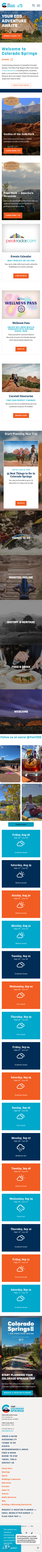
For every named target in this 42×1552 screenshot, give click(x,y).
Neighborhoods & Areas (15, 1449)
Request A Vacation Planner (17, 1393)
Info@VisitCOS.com (7, 1431)
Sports (5, 1476)
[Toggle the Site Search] (33, 5)
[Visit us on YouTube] (21, 1533)
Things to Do (9, 1443)
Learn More (11, 151)
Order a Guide (10, 36)
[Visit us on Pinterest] (26, 1533)
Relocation (6, 1483)
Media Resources (9, 1497)
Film (31, 1526)
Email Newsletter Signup (16, 1513)
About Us (6, 1490)
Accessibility (9, 1439)
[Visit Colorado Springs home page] (8, 5)
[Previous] (1, 475)
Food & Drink (9, 1453)
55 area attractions (9, 70)
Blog (4, 1501)
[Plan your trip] (20, 5)
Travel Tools (9, 1459)
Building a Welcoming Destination (17, 1504)
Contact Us (8, 1463)
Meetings (6, 1472)
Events (6, 1446)
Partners (5, 1486)
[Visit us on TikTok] (31, 1533)
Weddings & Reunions (11, 1479)
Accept (13, 1548)
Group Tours (7, 1468)
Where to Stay (10, 1456)
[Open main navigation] (38, 5)
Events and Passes (21, 85)
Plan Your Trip (10, 1516)
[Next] (40, 475)
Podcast (5, 1494)
